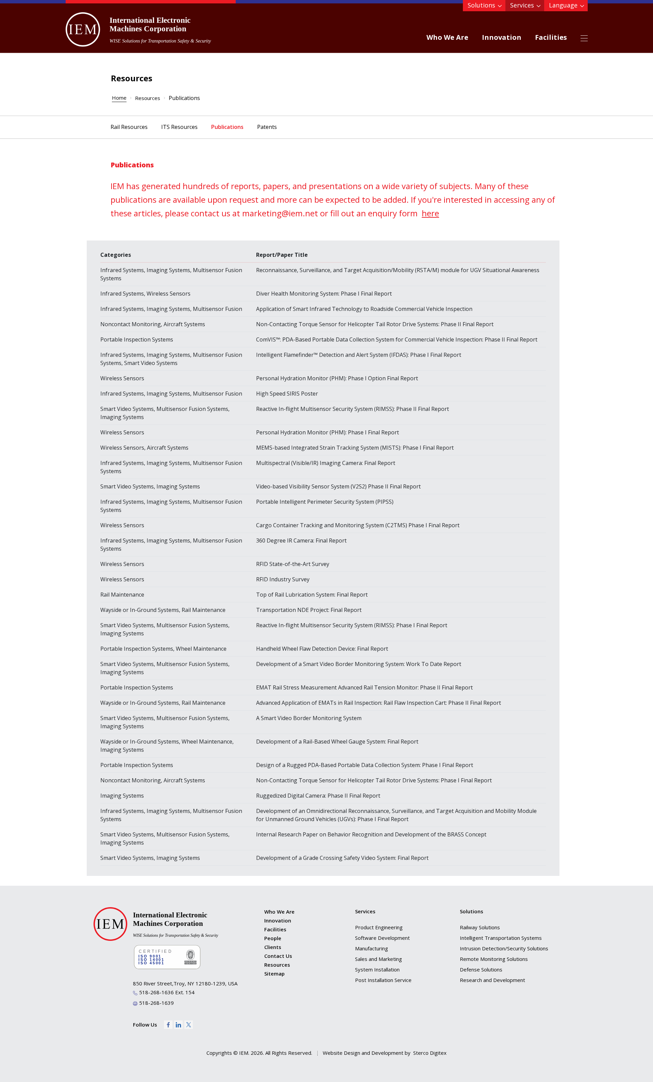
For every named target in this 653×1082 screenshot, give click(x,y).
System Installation (377, 969)
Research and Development (492, 980)
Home (119, 97)
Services (522, 5)
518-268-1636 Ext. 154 (167, 992)
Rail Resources (129, 127)
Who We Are (447, 37)
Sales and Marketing (378, 958)
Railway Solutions (480, 927)
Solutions (481, 5)
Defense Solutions (481, 969)
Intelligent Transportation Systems (501, 937)
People (272, 938)
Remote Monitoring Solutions (494, 958)
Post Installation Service (383, 980)
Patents (267, 127)
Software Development (382, 937)
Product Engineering (379, 927)
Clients (272, 947)
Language (563, 5)
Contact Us (278, 955)
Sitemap (274, 973)
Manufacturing (371, 948)
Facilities (551, 37)
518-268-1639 (156, 1002)
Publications (227, 127)
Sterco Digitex (430, 1052)
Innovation (501, 37)
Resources (147, 98)
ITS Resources (179, 127)
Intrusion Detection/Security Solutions (504, 948)
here (430, 213)
